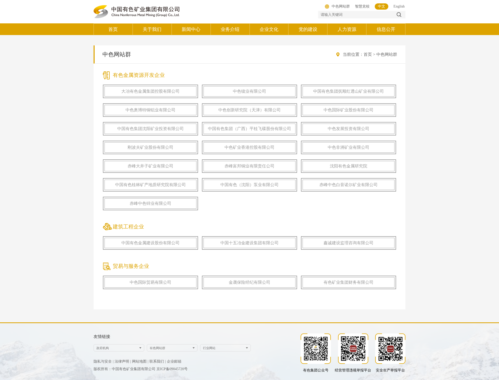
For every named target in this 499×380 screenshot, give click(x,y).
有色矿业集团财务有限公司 (348, 282)
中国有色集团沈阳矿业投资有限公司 (150, 128)
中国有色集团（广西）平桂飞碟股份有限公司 (249, 128)
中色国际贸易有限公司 (150, 282)
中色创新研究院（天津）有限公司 (249, 110)
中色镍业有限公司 (249, 91)
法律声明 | (123, 361)
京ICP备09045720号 (172, 369)
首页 (368, 54)
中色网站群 (386, 54)
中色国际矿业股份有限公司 (348, 110)
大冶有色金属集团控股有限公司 (150, 91)
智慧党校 (362, 6)
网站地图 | (140, 361)
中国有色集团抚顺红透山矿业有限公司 (348, 91)
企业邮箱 (174, 361)
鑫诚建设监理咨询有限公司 (348, 243)
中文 (381, 6)
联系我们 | (157, 361)
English (399, 6)
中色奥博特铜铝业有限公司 (150, 110)
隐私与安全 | (104, 361)
